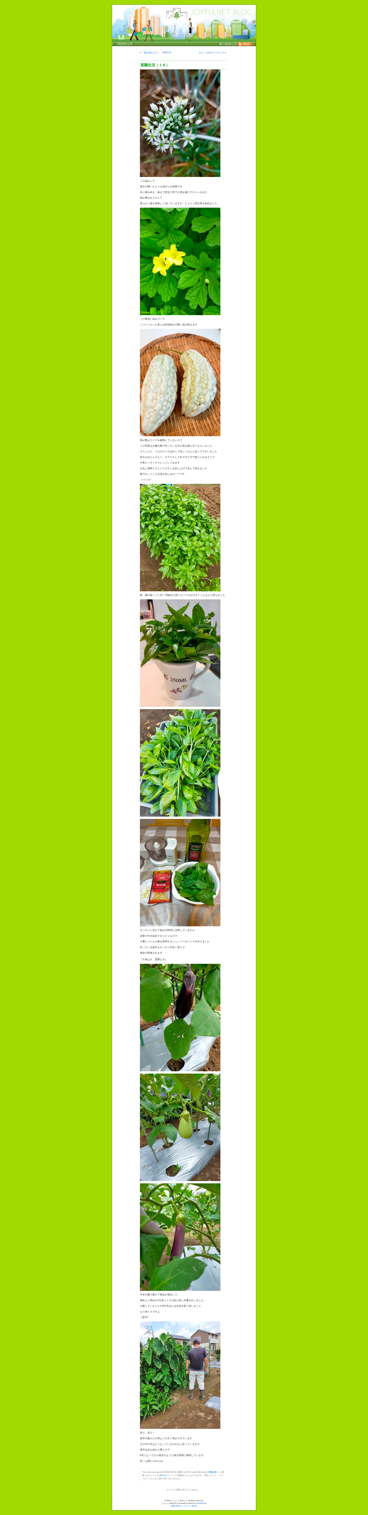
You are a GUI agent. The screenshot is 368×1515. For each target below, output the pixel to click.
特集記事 (212, 1472)
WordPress (202, 1503)
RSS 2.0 (163, 1475)
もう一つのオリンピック (211, 52)
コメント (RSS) (190, 1506)
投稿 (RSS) (176, 1506)
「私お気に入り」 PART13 (156, 52)
